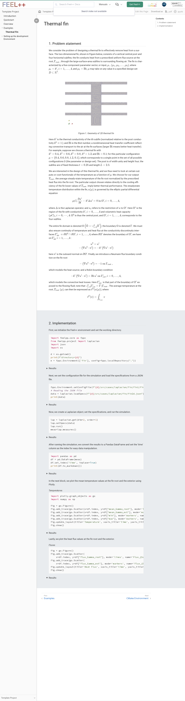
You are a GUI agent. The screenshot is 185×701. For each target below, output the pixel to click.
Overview (8, 23)
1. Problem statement (166, 22)
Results (52, 368)
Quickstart (9, 19)
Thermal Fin (12, 31)
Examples (8, 27)
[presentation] (57, 61)
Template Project (10, 11)
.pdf (170, 11)
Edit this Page (141, 11)
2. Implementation (165, 26)
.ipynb (180, 11)
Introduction (10, 15)
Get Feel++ (134, 4)
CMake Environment (137, 598)
